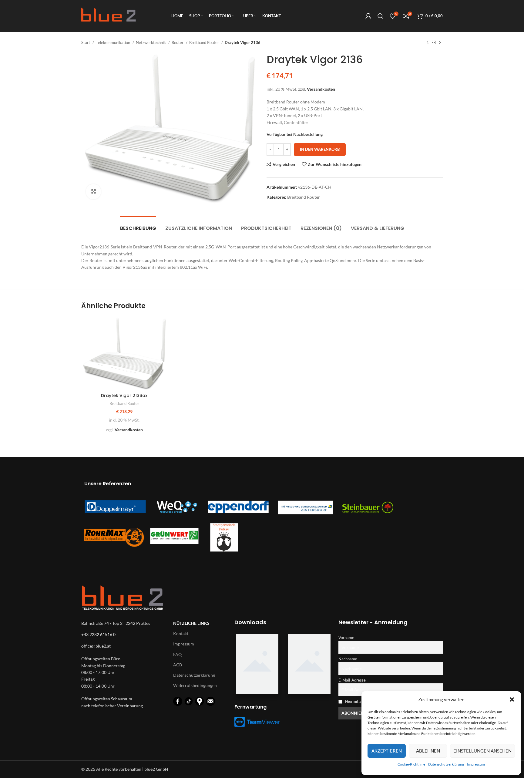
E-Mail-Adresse (352, 680)
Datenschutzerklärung (446, 764)
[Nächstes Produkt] (440, 43)
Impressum (476, 764)
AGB (177, 664)
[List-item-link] (124, 646)
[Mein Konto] (368, 16)
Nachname (347, 659)
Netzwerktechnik (151, 42)
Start (86, 42)
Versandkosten (321, 89)
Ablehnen (428, 750)
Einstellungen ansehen (482, 750)
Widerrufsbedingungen (195, 685)
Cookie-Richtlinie (411, 764)
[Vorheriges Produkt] (428, 43)
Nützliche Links (191, 623)
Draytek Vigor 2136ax (124, 395)
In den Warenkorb (320, 149)
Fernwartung (250, 706)
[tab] (138, 225)
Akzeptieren (386, 750)
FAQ (177, 654)
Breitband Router (204, 42)
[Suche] (381, 16)
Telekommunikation (113, 42)
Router (178, 42)
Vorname (346, 637)
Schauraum (121, 698)
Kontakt (180, 633)
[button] (512, 699)
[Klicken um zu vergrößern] (93, 191)
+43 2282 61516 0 (98, 634)
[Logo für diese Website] (108, 15)
